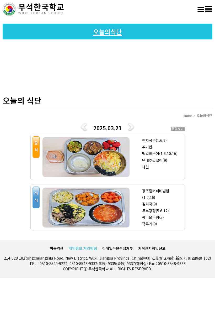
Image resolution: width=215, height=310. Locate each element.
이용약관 (56, 248)
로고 (34, 9)
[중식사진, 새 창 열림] (85, 157)
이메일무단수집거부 (117, 248)
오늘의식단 (204, 115)
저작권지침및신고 (151, 248)
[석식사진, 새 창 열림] (85, 207)
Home (187, 115)
